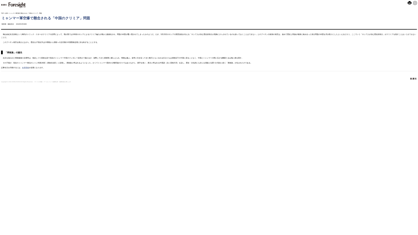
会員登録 (25, 68)
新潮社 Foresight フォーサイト (13, 5)
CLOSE (415, 3)
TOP (2, 13)
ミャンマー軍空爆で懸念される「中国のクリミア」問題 (46, 18)
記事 (6, 13)
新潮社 (413, 79)
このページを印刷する (409, 3)
